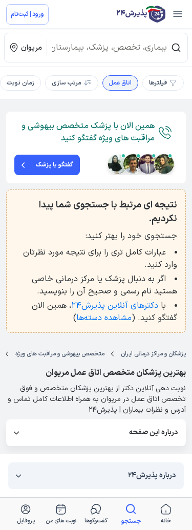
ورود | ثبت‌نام (27, 14)
